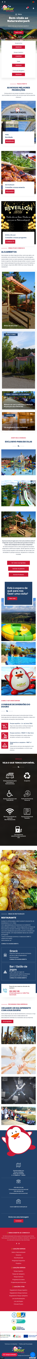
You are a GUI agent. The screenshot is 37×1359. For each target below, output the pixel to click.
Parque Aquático (18, 1271)
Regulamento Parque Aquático (18, 1290)
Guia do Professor (18, 574)
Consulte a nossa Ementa (9, 943)
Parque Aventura (18, 1277)
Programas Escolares (18, 1279)
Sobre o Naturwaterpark (18, 1252)
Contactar (18, 1221)
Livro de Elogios (18, 1301)
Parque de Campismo (18, 1274)
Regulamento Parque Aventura (18, 1293)
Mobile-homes (11, 334)
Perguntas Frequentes (18, 1260)
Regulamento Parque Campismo (18, 1295)
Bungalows (10, 275)
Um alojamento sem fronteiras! (16, 427)
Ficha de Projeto (18, 1304)
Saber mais (18, 32)
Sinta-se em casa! (10, 326)
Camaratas (9, 415)
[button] (18, 14)
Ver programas (7, 1021)
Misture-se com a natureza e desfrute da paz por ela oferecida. (18, 405)
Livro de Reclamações (18, 1298)
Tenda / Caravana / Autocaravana (17, 394)
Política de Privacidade (25, 1344)
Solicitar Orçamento (18, 568)
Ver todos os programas (18, 563)
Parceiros (18, 1255)
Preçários (18, 1263)
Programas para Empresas (18, 1282)
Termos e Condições (11, 1344)
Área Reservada (18, 1258)
